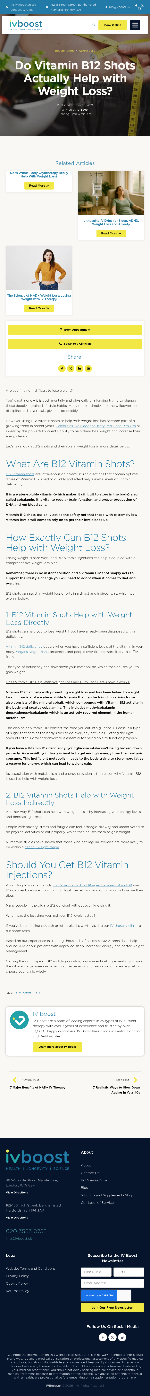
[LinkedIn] (79, 368)
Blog (84, 1188)
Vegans (22, 652)
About (86, 1165)
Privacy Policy (17, 1276)
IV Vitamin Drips (94, 1180)
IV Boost (44, 1014)
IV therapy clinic (123, 926)
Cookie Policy (17, 1283)
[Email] (88, 368)
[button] (117, 7)
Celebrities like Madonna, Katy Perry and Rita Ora (96, 426)
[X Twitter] (70, 368)
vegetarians (38, 652)
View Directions (17, 1192)
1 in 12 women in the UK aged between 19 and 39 (92, 885)
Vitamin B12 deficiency (24, 646)
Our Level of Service (97, 1203)
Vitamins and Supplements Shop (107, 1195)
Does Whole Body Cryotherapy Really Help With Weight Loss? (39, 174)
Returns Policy (17, 1291)
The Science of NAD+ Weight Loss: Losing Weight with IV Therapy (39, 297)
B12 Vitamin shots (20, 474)
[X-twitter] (142, 5)
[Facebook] (62, 368)
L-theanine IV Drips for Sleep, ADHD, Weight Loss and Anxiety (111, 222)
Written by (75, 109)
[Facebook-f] (136, 5)
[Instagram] (139, 8)
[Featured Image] (111, 193)
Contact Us (90, 1173)
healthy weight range (42, 847)
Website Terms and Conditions (30, 1268)
